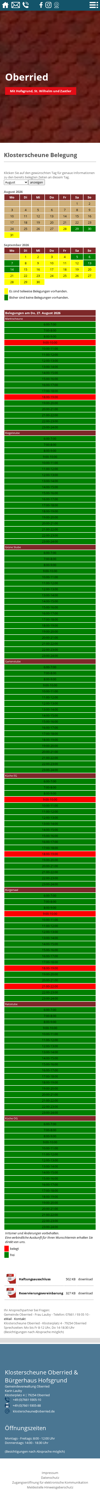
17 (51, 269)
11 (65, 263)
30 (38, 282)
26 (77, 275)
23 (38, 275)
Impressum (50, 1473)
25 (65, 275)
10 (51, 263)
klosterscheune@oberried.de (34, 1411)
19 (77, 269)
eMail (8, 1319)
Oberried (26, 76)
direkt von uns (15, 1242)
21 (12, 275)
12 (77, 263)
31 (12, 235)
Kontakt (20, 1319)
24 (51, 275)
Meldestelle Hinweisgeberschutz (50, 1487)
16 (38, 269)
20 (89, 269)
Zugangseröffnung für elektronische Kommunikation (50, 1482)
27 (89, 275)
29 (25, 282)
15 (25, 269)
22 (25, 275)
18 (65, 269)
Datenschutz (50, 1477)
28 (65, 229)
